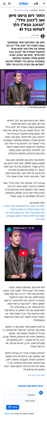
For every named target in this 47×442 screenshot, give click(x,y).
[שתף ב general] (4, 3)
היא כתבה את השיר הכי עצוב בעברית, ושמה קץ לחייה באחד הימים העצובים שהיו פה (25, 216)
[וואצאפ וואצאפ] (9, 3)
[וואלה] (23, 3)
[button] (36, 3)
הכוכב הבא (32, 375)
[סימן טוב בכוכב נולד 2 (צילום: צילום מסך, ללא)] (23, 89)
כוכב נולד (41, 375)
